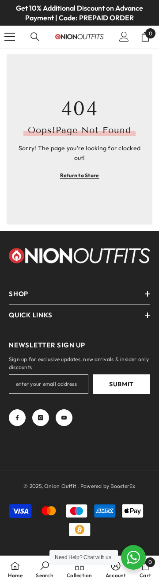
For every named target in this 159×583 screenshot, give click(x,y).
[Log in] (124, 37)
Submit (121, 384)
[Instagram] (40, 417)
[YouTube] (64, 417)
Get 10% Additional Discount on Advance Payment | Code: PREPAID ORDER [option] (79, 13)
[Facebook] (17, 417)
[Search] (35, 36)
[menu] (9, 36)
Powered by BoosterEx (108, 486)
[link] (44, 569)
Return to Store (79, 175)
